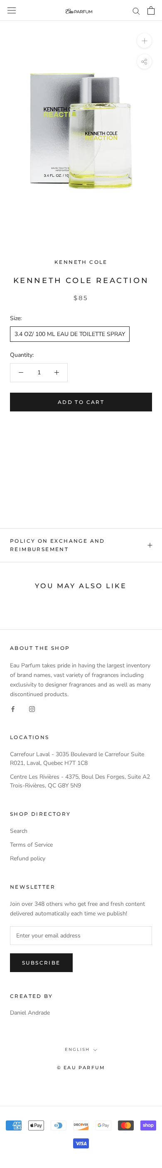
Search (18, 831)
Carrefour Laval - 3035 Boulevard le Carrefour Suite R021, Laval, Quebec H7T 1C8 (77, 758)
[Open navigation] (11, 11)
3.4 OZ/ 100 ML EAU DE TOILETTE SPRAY (70, 334)
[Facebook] (13, 708)
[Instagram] (32, 708)
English (77, 1049)
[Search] (136, 10)
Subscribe (41, 963)
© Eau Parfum (81, 1067)
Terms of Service (31, 845)
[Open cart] (151, 10)
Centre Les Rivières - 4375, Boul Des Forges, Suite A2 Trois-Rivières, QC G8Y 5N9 (80, 781)
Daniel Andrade (30, 1013)
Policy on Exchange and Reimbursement (57, 545)
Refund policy (27, 858)
